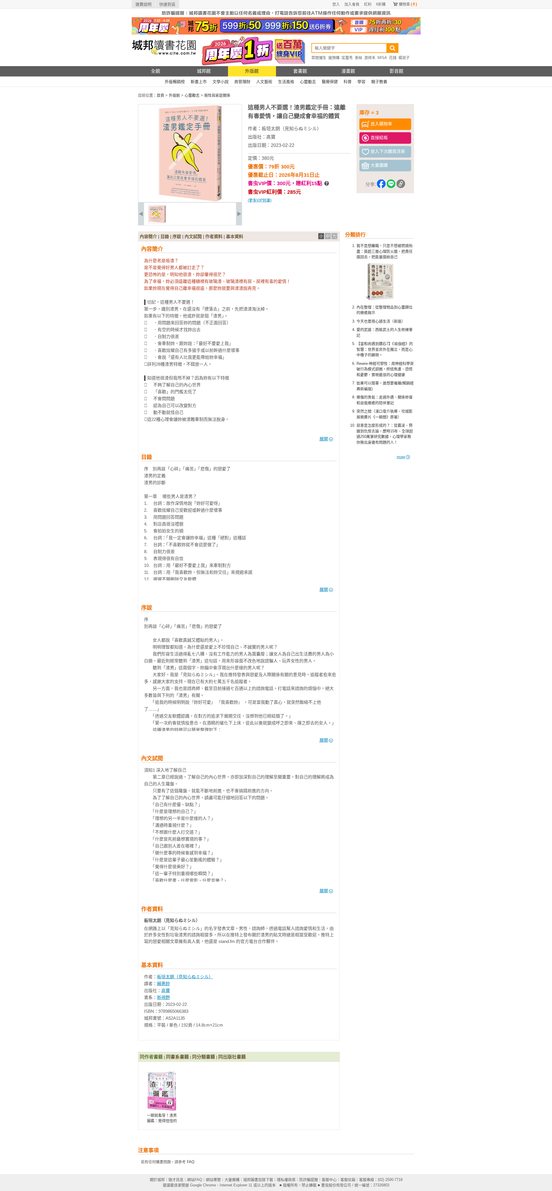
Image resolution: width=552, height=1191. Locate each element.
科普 (348, 81)
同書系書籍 (177, 1056)
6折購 (381, 4)
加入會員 (351, 4)
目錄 (164, 236)
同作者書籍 (151, 1056)
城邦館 (204, 71)
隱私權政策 (286, 1179)
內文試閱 (193, 236)
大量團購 (232, 1179)
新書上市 (199, 81)
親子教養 (379, 81)
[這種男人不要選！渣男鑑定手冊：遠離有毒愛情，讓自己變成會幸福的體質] (157, 222)
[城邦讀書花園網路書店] (164, 65)
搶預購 (334, 58)
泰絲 (358, 58)
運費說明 (143, 4)
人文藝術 (264, 81)
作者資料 (214, 236)
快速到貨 (167, 4)
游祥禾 (369, 58)
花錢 (392, 58)
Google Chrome (203, 1185)
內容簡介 (148, 236)
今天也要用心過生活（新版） (380, 321)
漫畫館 (348, 71)
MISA (382, 58)
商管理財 (242, 81)
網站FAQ (194, 1179)
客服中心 (329, 1179)
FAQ (190, 1162)
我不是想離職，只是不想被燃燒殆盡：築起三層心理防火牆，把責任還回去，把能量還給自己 (384, 251)
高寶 (270, 137)
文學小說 (220, 81)
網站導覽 (213, 1179)
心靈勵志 (308, 81)
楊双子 (404, 58)
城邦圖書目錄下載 (258, 1179)
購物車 (408, 4)
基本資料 (234, 236)
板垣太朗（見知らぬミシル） (291, 128)
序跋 (176, 236)
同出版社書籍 (232, 1056)
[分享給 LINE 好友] (391, 185)
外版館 (252, 71)
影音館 (396, 71)
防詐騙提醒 (308, 1179)
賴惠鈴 (163, 983)
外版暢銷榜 (175, 81)
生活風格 (286, 81)
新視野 (163, 997)
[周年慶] (276, 33)
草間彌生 (318, 58)
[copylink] (400, 185)
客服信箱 (347, 1179)
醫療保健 (330, 81)
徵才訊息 (175, 1179)
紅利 (367, 4)
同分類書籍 (203, 1056)
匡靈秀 (347, 58)
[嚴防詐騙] (276, 16)
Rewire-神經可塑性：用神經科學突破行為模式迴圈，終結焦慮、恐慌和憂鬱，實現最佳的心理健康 (385, 369)
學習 (361, 81)
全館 (155, 71)
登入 (336, 4)
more (401, 457)
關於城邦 (157, 1179)
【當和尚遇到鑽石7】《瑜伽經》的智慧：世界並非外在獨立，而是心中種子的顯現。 (384, 349)
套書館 (300, 71)
